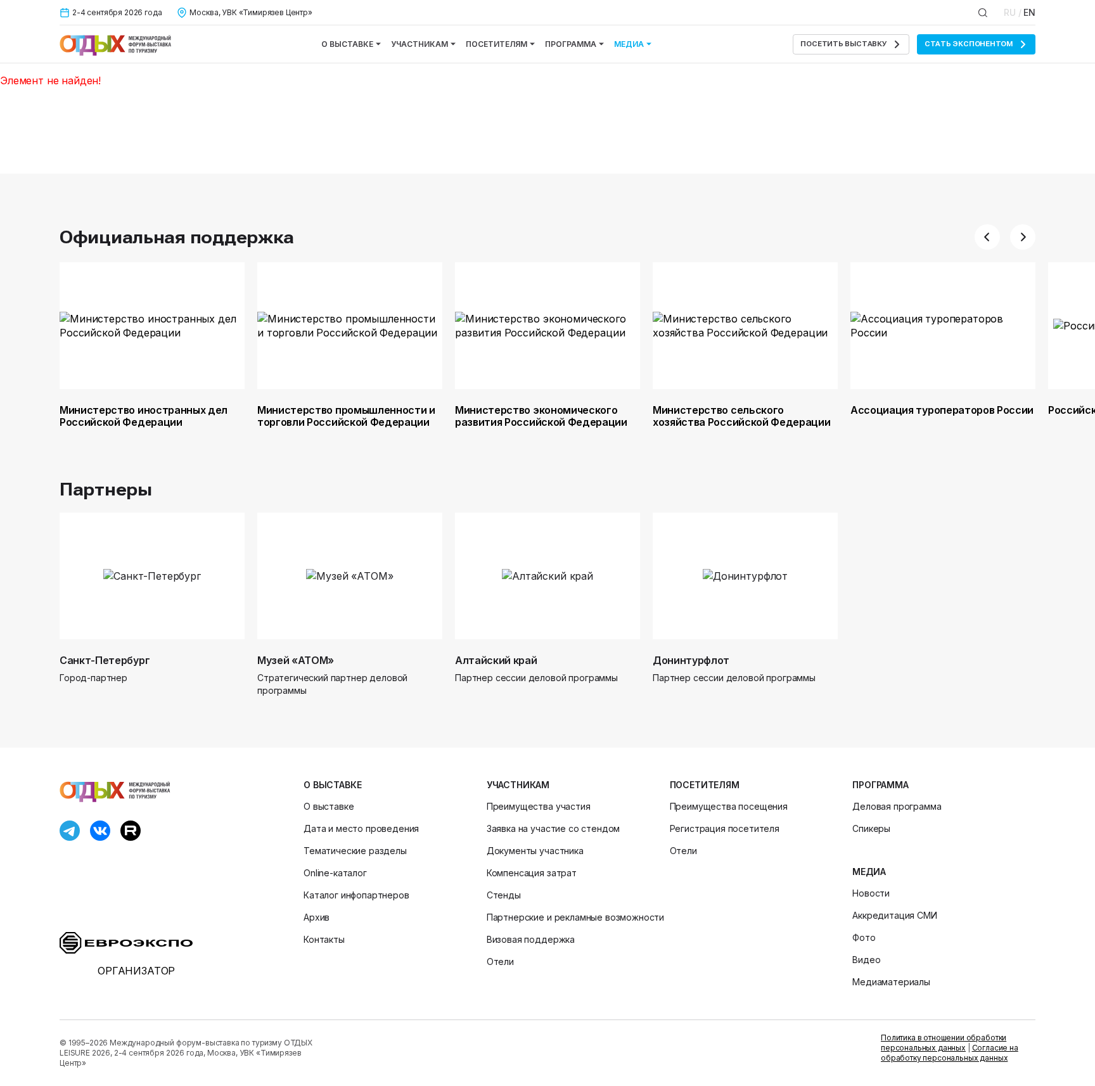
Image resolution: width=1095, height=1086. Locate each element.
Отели (500, 961)
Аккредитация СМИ (894, 915)
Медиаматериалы (891, 981)
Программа (570, 44)
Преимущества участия (539, 806)
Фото (863, 937)
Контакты (324, 939)
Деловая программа (896, 806)
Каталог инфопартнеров (356, 895)
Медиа (629, 44)
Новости (871, 893)
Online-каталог (335, 872)
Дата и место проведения (361, 828)
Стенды (504, 895)
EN (1029, 12)
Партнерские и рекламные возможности (575, 917)
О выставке (347, 44)
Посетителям (496, 44)
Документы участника (535, 850)
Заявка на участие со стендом (553, 828)
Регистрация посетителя (724, 828)
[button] (987, 237)
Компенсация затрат (532, 872)
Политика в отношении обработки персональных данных (943, 1042)
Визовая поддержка (531, 939)
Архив (317, 917)
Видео (866, 959)
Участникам (419, 44)
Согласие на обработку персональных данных (949, 1053)
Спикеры (871, 828)
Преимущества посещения (729, 806)
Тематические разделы (355, 850)
